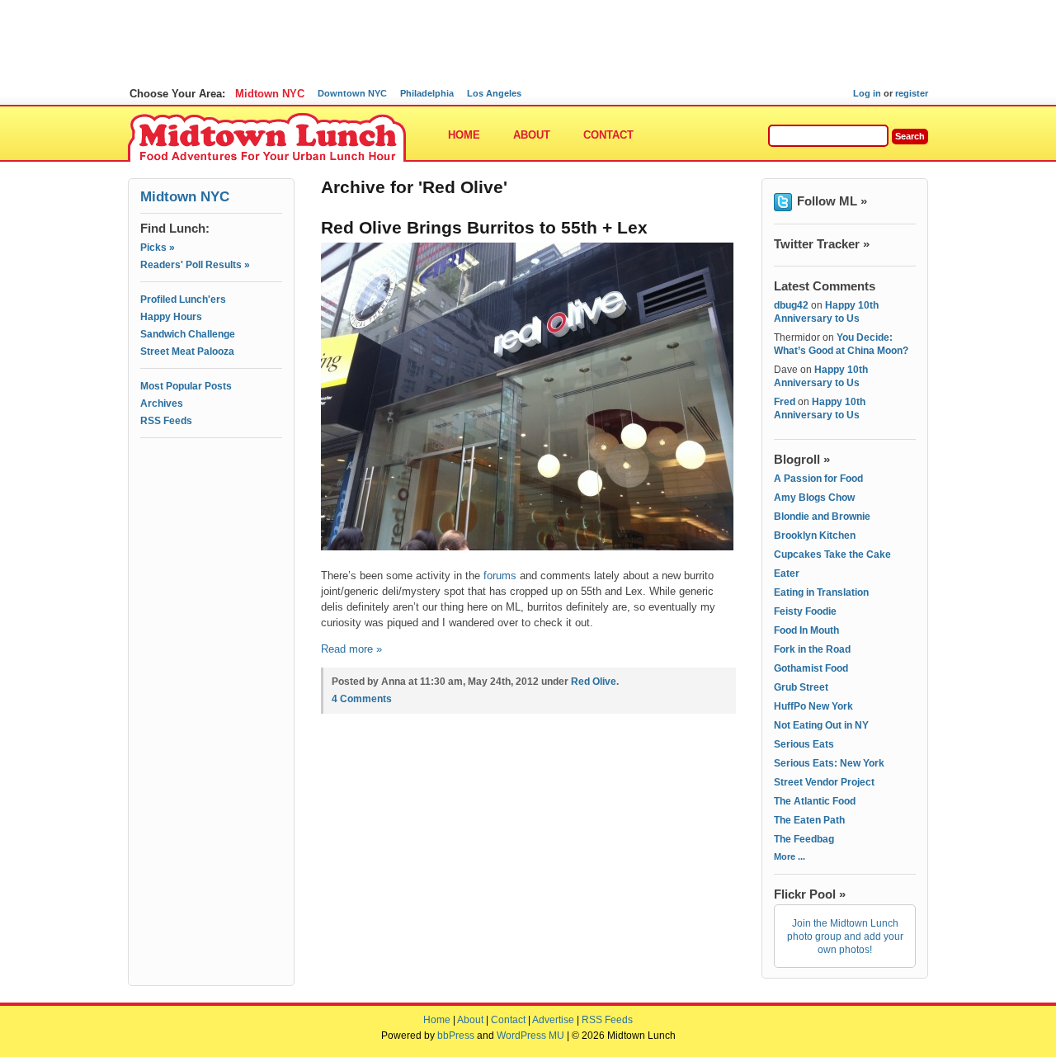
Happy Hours (171, 317)
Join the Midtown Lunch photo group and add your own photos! (845, 937)
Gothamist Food (811, 668)
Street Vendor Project (824, 782)
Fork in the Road (812, 649)
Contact (608, 135)
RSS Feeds (166, 421)
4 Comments (362, 699)
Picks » (157, 247)
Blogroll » (802, 459)
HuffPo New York (813, 706)
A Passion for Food (818, 478)
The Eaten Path (809, 820)
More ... (789, 856)
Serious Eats (804, 744)
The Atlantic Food (815, 801)
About (531, 135)
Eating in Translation (821, 592)
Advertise (553, 1020)
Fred (784, 402)
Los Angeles (494, 93)
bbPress (455, 1035)
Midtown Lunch (267, 138)
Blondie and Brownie (822, 516)
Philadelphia (427, 93)
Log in (867, 93)
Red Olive (593, 681)
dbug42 (791, 305)
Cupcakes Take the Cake (832, 554)
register (911, 93)
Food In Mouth (806, 630)
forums (499, 575)
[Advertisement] (211, 517)
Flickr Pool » (810, 894)
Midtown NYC (269, 93)
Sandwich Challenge (187, 334)
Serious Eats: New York (829, 763)
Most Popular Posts (186, 386)
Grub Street (801, 687)
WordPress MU (530, 1035)
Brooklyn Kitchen (815, 535)
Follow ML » (832, 201)
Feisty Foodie (805, 611)
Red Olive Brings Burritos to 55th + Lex (484, 227)
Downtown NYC (352, 93)
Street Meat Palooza (187, 351)
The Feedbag (804, 839)
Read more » (351, 649)
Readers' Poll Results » (195, 265)
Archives (161, 403)
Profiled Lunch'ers (183, 299)
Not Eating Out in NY (821, 725)
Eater (786, 573)
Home (464, 135)
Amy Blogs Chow (814, 497)
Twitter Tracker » (822, 244)
